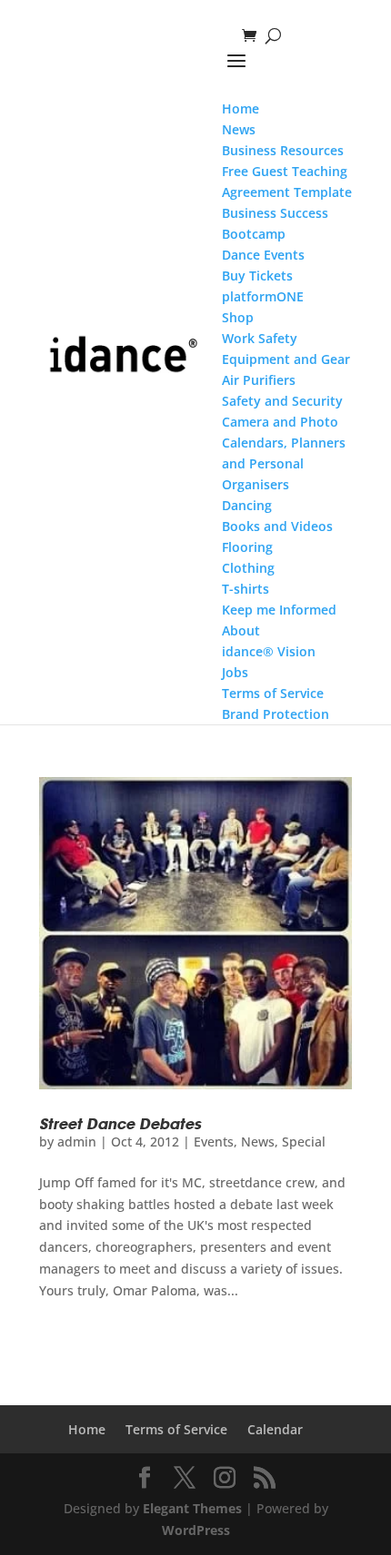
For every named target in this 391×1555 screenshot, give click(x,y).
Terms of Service (176, 1429)
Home (86, 1429)
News (258, 1141)
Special (304, 1141)
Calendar (275, 1429)
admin (76, 1141)
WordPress (196, 1530)
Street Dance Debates (120, 1124)
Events (214, 1141)
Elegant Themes (192, 1508)
